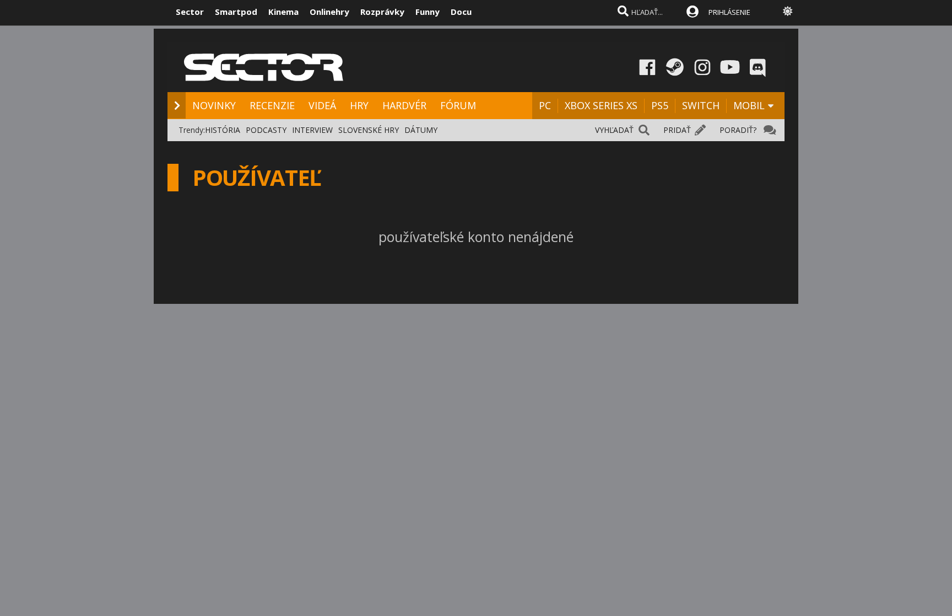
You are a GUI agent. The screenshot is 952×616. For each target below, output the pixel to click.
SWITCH (701, 105)
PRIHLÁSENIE (729, 12)
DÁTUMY (420, 130)
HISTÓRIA (222, 130)
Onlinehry (329, 11)
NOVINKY (214, 105)
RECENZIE (272, 105)
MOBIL (749, 105)
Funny (427, 11)
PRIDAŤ (677, 130)
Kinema (283, 11)
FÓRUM (458, 105)
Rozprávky (382, 11)
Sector (190, 11)
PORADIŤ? (738, 130)
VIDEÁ (322, 105)
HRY (359, 105)
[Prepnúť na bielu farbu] (788, 11)
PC (545, 105)
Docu (461, 11)
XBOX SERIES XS (601, 105)
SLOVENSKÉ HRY (368, 130)
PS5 (659, 105)
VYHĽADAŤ (614, 130)
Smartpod (236, 11)
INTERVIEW (312, 130)
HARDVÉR (404, 105)
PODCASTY (266, 130)
